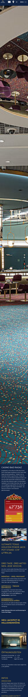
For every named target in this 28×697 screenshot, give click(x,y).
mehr (19, 513)
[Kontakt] (9, 2)
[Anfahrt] (13, 2)
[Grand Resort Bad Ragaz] (3, 1)
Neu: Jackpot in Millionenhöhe (10, 621)
